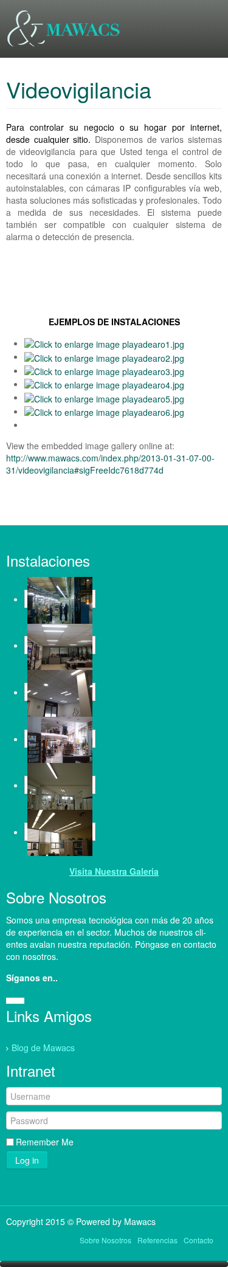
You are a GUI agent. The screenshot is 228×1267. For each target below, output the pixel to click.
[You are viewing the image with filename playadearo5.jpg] (104, 397)
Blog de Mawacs (43, 1047)
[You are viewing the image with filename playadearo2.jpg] (104, 356)
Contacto (198, 1240)
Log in (27, 1160)
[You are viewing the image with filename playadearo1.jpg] (104, 343)
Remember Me (45, 1142)
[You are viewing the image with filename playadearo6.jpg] (104, 411)
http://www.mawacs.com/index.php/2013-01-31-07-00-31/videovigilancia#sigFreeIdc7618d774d (110, 464)
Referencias (157, 1240)
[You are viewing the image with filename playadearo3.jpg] (104, 370)
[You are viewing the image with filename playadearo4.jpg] (104, 384)
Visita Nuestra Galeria (114, 871)
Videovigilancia (78, 89)
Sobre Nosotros (105, 1240)
